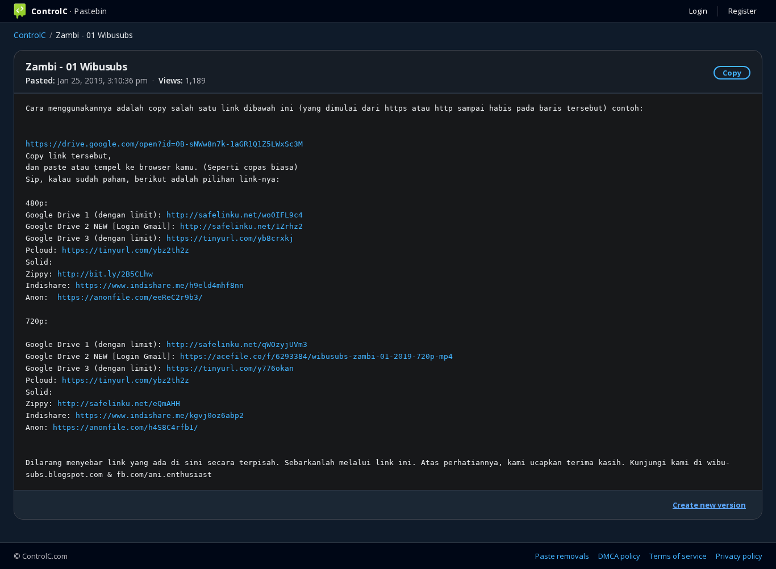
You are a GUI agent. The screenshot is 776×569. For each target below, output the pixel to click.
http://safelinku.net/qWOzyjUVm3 (236, 344)
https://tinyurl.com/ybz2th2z (125, 250)
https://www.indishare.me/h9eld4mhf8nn (160, 285)
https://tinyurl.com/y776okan (230, 368)
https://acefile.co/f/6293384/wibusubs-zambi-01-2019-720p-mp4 (316, 356)
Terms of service (678, 556)
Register (742, 11)
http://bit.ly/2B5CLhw (105, 274)
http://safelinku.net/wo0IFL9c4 (234, 215)
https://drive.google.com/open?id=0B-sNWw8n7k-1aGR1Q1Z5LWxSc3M (164, 144)
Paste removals (562, 556)
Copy (732, 73)
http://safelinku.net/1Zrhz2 (241, 226)
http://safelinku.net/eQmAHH (118, 403)
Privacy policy (739, 556)
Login (698, 11)
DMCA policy (619, 556)
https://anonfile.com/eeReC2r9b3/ (130, 297)
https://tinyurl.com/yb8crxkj (230, 238)
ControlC (30, 35)
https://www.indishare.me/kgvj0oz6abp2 (160, 415)
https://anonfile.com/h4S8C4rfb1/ (125, 427)
